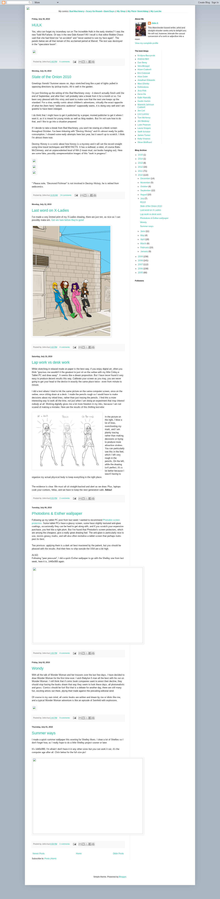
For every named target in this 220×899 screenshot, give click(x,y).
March (143, 243)
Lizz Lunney (143, 114)
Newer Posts (39, 853)
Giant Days (109, 11)
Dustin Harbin (144, 101)
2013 (140, 163)
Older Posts (118, 853)
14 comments (66, 195)
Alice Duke (143, 76)
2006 (140, 268)
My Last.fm (156, 11)
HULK (37, 25)
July (142, 198)
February (144, 247)
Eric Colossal (144, 73)
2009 (140, 256)
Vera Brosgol (144, 66)
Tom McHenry (144, 118)
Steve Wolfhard (145, 142)
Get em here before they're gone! (67, 220)
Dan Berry (142, 62)
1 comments (64, 844)
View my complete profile (146, 43)
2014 (140, 159)
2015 (140, 155)
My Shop (121, 11)
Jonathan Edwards (146, 80)
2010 (140, 175)
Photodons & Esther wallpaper (57, 513)
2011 (140, 171)
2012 (140, 167)
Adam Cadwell (144, 69)
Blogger (122, 877)
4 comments (64, 347)
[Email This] (80, 62)
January (144, 251)
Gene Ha (142, 94)
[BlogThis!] (83, 62)
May (142, 235)
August (143, 194)
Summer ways (44, 733)
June (143, 231)
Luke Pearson (144, 125)
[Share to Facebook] (90, 62)
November (145, 182)
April (142, 239)
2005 (140, 272)
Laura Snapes (144, 128)
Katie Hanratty (144, 97)
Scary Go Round (94, 11)
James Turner (144, 135)
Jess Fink (142, 90)
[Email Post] (74, 62)
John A (154, 23)
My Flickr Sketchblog (138, 11)
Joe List (141, 110)
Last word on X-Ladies (50, 210)
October (144, 186)
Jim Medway (143, 121)
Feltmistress (143, 87)
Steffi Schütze (144, 131)
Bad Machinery (76, 11)
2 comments (64, 498)
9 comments (64, 718)
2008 (140, 260)
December (145, 178)
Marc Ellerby (143, 83)
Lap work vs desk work (51, 362)
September (145, 190)
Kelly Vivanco (144, 139)
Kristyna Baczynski (146, 55)
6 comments (64, 62)
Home (79, 853)
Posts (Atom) (50, 858)
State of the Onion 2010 (51, 77)
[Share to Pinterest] (93, 62)
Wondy (37, 668)
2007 (140, 264)
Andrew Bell (143, 59)
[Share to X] (86, 62)
